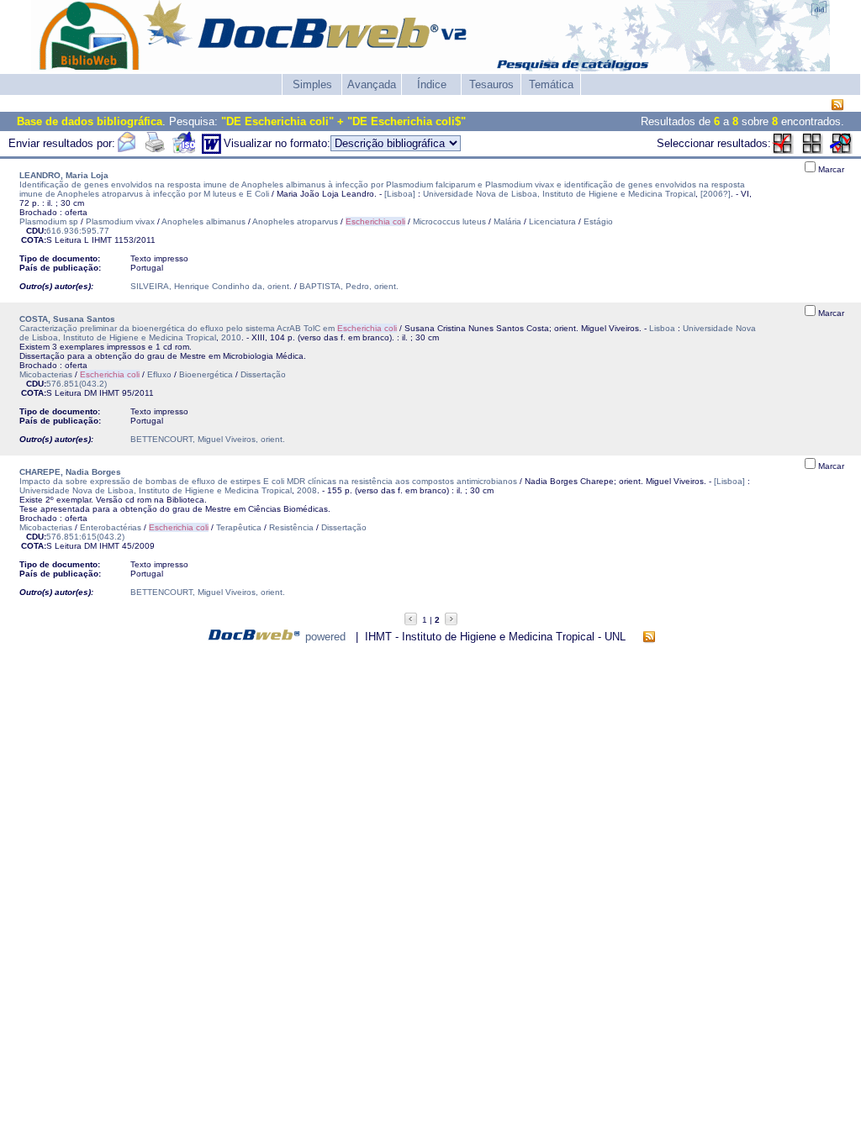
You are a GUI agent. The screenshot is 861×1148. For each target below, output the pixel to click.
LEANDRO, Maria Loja (63, 175)
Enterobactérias (110, 527)
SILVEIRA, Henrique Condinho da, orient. (211, 286)
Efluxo (159, 374)
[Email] (126, 150)
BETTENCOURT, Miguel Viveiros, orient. (207, 439)
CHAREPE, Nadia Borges (70, 472)
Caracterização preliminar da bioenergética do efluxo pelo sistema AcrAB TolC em (208, 328)
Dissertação (263, 374)
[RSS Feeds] (837, 105)
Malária (507, 221)
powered (325, 636)
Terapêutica (238, 527)
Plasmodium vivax (120, 221)
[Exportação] (183, 150)
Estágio (598, 221)
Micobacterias (45, 374)
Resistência (291, 527)
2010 (231, 337)
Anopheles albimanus (203, 221)
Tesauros (491, 84)
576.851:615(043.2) (85, 536)
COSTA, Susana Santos (67, 319)
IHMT (102, 240)
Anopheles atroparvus (295, 221)
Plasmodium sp (48, 221)
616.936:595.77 (77, 230)
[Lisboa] (399, 193)
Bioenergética (206, 374)
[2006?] (715, 193)
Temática (551, 84)
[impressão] (155, 150)
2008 (307, 490)
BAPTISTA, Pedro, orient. (349, 286)
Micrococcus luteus (449, 221)
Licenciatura (552, 221)
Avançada (371, 84)
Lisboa (662, 328)
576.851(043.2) (76, 383)
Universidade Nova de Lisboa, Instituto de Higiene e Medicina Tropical (559, 193)
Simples (312, 84)
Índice (431, 84)
